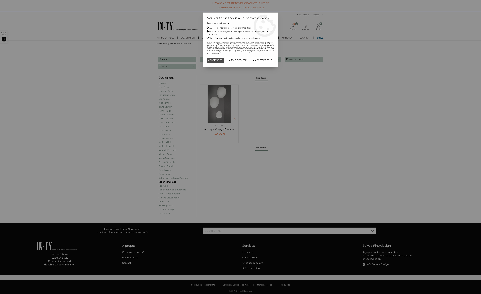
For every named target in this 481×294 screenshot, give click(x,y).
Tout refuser (238, 60)
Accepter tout (263, 60)
